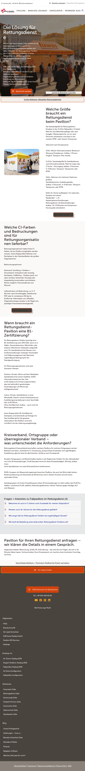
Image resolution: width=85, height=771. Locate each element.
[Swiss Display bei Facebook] (40, 600)
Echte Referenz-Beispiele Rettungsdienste (42, 99)
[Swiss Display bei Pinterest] (45, 600)
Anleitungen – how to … (12, 733)
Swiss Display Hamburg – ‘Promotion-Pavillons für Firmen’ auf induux (42, 563)
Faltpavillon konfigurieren (13, 675)
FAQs (5, 624)
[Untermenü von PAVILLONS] (22, 10)
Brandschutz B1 (9, 628)
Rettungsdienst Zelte (11, 694)
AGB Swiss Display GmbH (12, 636)
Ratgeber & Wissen (10, 751)
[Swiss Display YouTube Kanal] (36, 600)
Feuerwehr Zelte (9, 689)
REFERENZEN (70, 11)
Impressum (32, 766)
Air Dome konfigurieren (12, 671)
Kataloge (6, 644)
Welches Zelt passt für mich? (14, 755)
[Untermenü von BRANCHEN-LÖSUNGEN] (38, 10)
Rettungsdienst (24, 46)
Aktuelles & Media (10, 742)
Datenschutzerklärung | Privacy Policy (52, 766)
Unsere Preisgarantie (11, 729)
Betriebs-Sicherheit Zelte (13, 738)
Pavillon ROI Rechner (11, 640)
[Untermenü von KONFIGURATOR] (56, 10)
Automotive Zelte (10, 706)
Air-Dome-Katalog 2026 (12, 659)
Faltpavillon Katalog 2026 (12, 667)
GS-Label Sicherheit (11, 632)
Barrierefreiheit (20, 766)
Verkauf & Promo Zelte (12, 702)
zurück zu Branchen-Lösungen (64, 93)
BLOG (78, 11)
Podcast (6, 746)
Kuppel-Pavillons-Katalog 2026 (15, 663)
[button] (82, 11)
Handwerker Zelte (10, 714)
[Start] (50, 3)
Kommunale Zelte (10, 698)
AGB (69, 766)
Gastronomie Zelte (10, 710)
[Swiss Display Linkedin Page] (49, 600)
